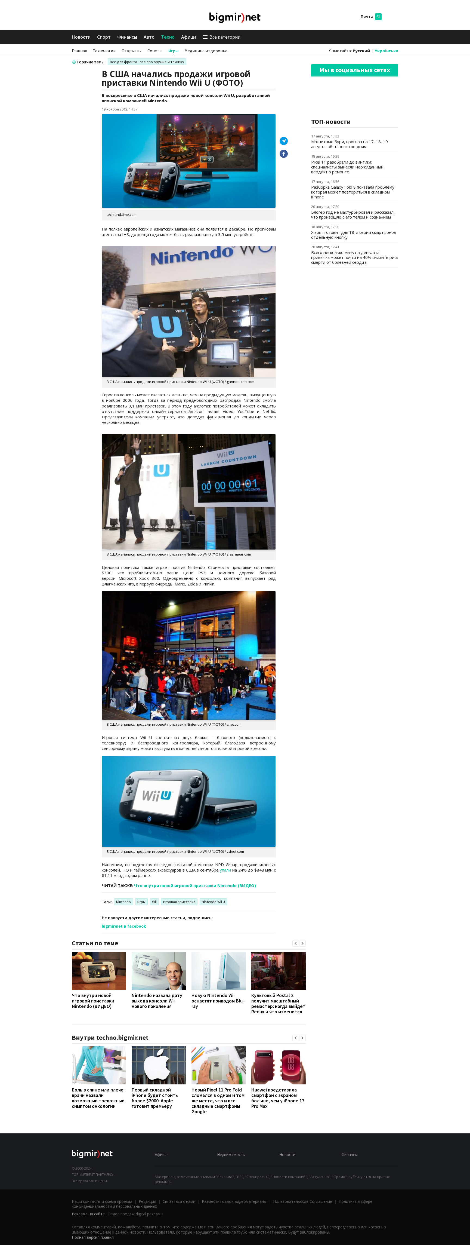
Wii (154, 901)
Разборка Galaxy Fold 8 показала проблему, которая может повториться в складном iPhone (353, 192)
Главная (79, 50)
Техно (168, 37)
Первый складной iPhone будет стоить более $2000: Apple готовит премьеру (155, 1098)
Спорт (104, 37)
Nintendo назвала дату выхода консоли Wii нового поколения (157, 1000)
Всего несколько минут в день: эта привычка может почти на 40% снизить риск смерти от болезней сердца (354, 257)
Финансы (127, 37)
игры (141, 901)
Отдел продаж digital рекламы (135, 1213)
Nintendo (123, 901)
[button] (295, 943)
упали (225, 870)
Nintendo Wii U (213, 901)
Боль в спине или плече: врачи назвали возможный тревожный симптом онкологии (98, 1098)
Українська (386, 50)
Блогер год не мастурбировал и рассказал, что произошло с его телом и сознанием (353, 214)
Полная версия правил (93, 1237)
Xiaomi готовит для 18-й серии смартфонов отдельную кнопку (353, 234)
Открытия (131, 50)
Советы (154, 50)
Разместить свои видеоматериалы (234, 1201)
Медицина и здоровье (205, 50)
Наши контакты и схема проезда (102, 1201)
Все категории (224, 37)
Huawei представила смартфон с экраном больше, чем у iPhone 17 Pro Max (277, 1098)
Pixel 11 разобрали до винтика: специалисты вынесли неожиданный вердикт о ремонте (347, 166)
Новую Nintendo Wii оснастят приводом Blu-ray (217, 1000)
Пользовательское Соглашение (302, 1201)
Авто (149, 37)
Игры (173, 50)
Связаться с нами (179, 1201)
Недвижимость (231, 1154)
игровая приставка (179, 901)
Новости (81, 37)
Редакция (147, 1201)
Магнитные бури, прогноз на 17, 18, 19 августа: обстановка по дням (349, 144)
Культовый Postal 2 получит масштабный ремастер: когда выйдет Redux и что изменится (278, 1003)
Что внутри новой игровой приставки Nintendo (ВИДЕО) (195, 885)
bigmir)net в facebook (124, 926)
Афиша (189, 37)
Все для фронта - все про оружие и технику (147, 61)
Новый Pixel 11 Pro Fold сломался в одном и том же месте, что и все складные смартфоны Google (218, 1101)
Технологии (104, 50)
